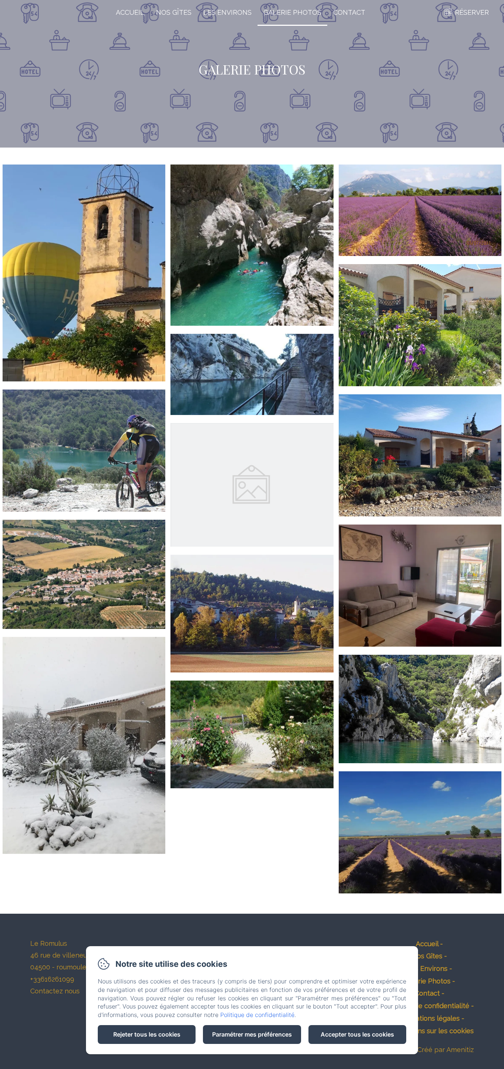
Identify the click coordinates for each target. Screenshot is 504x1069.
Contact (349, 12)
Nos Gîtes (173, 12)
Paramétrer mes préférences (252, 1034)
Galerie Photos (292, 12)
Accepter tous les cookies (357, 1034)
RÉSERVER (472, 12)
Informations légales (427, 1018)
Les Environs (227, 12)
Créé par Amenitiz (445, 1050)
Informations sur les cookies (429, 1031)
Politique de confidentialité (427, 1006)
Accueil (130, 12)
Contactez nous (55, 991)
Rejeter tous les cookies (146, 1034)
